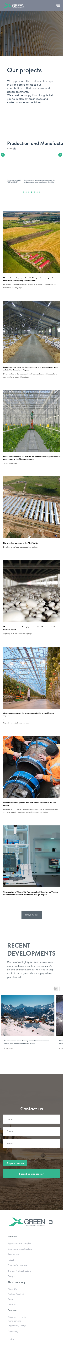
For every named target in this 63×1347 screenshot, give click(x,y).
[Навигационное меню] (58, 6)
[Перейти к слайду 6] (37, 192)
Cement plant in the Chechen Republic (48, 181)
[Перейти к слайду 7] (39, 192)
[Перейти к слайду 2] (26, 192)
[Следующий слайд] (60, 155)
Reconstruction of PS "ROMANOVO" (14, 181)
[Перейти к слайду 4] (31, 192)
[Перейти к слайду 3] (28, 192)
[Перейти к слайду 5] (34, 192)
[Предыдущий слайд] (3, 155)
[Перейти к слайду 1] (23, 192)
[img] (49, 168)
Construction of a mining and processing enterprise (33, 181)
